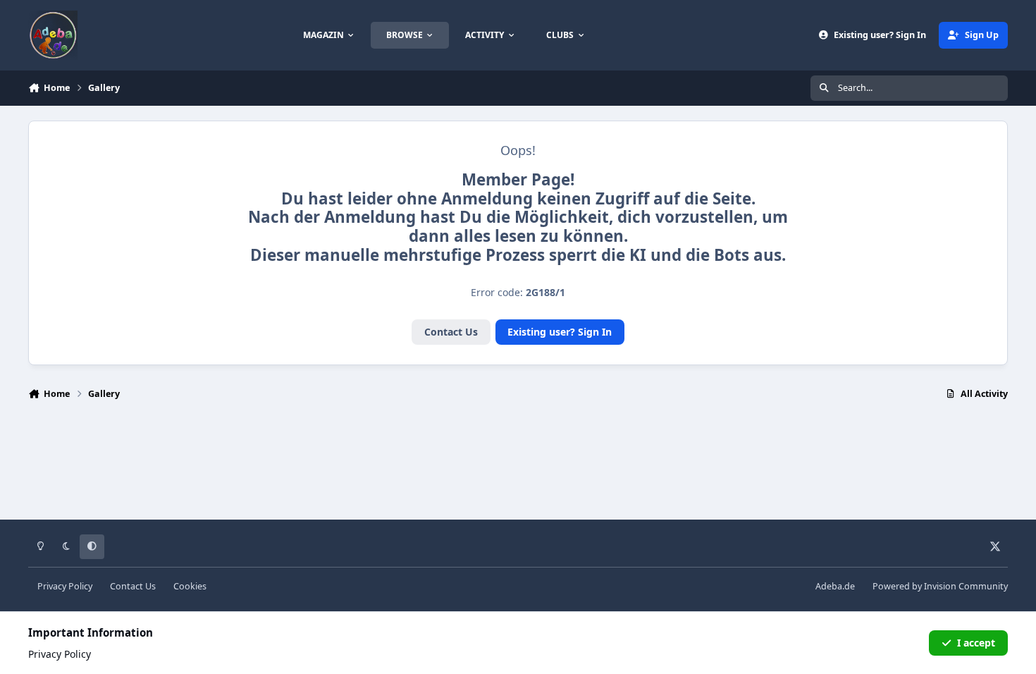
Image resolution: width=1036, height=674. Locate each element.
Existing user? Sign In (559, 331)
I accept (976, 642)
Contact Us (451, 331)
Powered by (940, 586)
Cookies (189, 586)
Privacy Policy (64, 586)
